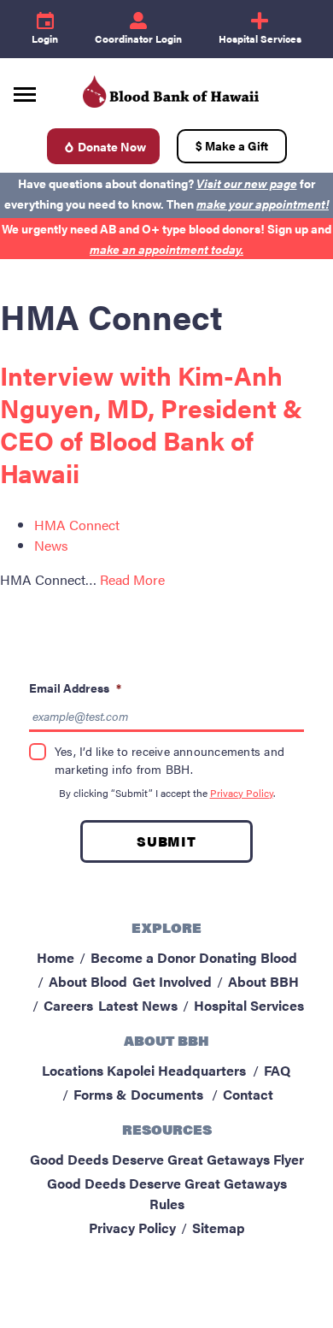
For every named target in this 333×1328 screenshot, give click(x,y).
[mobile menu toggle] (25, 88)
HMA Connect (77, 524)
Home (55, 957)
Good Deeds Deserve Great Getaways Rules (167, 1193)
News (51, 545)
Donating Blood (248, 957)
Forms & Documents (138, 1094)
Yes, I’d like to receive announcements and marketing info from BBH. (169, 759)
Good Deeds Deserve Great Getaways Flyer (167, 1159)
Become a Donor (143, 957)
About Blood (88, 981)
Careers (68, 1005)
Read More (132, 579)
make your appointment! (262, 203)
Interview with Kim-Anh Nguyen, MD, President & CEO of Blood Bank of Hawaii (151, 424)
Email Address (75, 687)
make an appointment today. (166, 248)
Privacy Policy (241, 792)
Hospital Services (249, 1005)
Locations (72, 1070)
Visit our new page (246, 183)
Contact (248, 1094)
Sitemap (218, 1227)
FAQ (277, 1070)
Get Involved (172, 981)
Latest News (138, 1005)
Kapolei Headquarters (176, 1070)
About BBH (263, 981)
